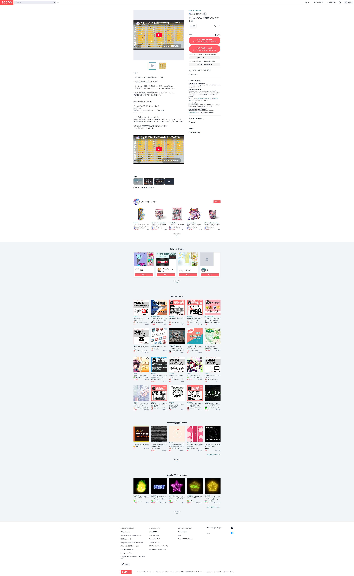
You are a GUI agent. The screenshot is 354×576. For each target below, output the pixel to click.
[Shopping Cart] (340, 2)
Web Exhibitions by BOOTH (157, 549)
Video (190, 10)
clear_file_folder (173, 222)
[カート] (205, 14)
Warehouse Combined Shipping (158, 546)
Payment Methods (154, 539)
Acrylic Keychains (191, 222)
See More (177, 281)
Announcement (182, 532)
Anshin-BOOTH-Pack (203, 98)
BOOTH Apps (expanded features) (131, 535)
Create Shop (332, 2)
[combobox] (35, 2)
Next (182, 34)
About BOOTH (318, 2)
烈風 (141, 270)
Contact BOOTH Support (185, 539)
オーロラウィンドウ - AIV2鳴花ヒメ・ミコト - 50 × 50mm (194, 225)
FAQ (179, 535)
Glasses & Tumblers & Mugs (158, 222)
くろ (208, 270)
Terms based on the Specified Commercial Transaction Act (213, 571)
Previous (134, 34)
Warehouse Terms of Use (162, 571)
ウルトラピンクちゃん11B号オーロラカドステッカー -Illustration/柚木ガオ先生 (141, 225)
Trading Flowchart (196, 118)
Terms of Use (150, 571)
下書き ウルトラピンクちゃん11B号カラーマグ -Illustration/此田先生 (159, 225)
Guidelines (172, 571)
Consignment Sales (126, 553)
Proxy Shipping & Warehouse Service (132, 542)
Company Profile (141, 571)
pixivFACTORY (192, 112)
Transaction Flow (154, 542)
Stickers (136, 222)
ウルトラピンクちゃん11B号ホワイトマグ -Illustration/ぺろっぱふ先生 (212, 225)
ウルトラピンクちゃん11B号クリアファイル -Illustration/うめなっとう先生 (176, 225)
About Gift (193, 74)
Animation (198, 10)
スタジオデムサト (149, 202)
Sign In (307, 2)
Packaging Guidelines (127, 549)
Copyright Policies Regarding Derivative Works (133, 557)
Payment (193, 122)
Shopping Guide (154, 535)
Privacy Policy (180, 571)
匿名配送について (126, 539)
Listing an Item (125, 532)
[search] (54, 2)
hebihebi (187, 270)
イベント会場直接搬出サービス (130, 546)
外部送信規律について (191, 571)
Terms (191, 128)
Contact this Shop (194, 132)
